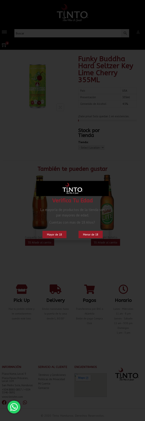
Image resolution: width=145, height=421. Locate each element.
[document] (72, 210)
